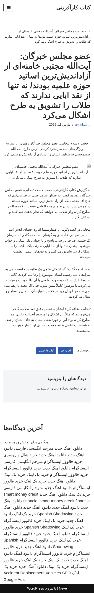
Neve (63, 588)
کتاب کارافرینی (46, 350)
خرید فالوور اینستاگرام (63, 461)
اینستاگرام (80, 468)
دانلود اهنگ (23, 553)
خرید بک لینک (38, 474)
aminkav (81, 124)
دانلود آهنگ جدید (66, 507)
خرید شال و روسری (20, 455)
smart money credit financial (65, 501)
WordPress (35, 588)
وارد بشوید (45, 388)
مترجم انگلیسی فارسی (33, 448)
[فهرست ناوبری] (8, 7)
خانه (88, 31)
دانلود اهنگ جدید (68, 448)
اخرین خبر (65, 350)
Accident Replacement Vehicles (32, 573)
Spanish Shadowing (55, 514)
